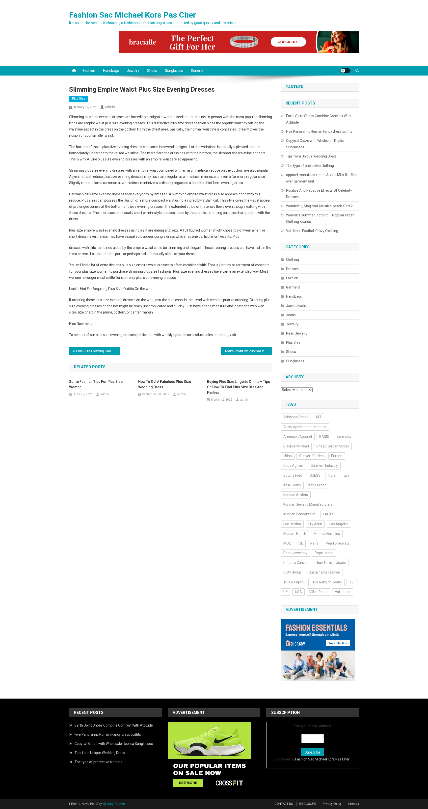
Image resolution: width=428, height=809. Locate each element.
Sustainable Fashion (324, 572)
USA (298, 592)
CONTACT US (284, 804)
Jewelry (133, 71)
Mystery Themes (114, 804)
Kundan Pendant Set (299, 514)
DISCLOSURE (308, 804)
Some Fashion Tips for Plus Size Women (96, 384)
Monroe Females (327, 534)
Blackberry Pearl (296, 446)
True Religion (293, 582)
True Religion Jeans (326, 582)
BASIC (324, 437)
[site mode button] (345, 70)
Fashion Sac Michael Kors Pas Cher (132, 15)
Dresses (292, 269)
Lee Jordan (292, 524)
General (197, 71)
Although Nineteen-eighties (304, 427)
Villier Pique (318, 592)
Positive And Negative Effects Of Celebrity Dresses (319, 193)
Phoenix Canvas (295, 563)
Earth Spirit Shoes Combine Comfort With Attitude (318, 119)
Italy (346, 475)
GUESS (315, 475)
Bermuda (344, 437)
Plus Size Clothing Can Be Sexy (98, 351)
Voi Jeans (342, 592)
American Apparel (297, 437)
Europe (336, 456)
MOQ (287, 543)
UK (285, 592)
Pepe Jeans (324, 553)
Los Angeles (338, 524)
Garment (293, 287)
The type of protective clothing (310, 166)
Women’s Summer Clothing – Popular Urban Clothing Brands (320, 218)
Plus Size (78, 98)
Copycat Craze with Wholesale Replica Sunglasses (316, 144)
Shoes (152, 71)
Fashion (89, 71)
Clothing (292, 259)
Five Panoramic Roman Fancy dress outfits (319, 131)
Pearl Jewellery (295, 553)
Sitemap (353, 804)
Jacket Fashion (298, 306)
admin (110, 107)
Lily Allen (315, 524)
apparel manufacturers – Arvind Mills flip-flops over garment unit (322, 178)
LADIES (328, 514)
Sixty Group (292, 572)
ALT (318, 417)
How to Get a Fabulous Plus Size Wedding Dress (164, 384)
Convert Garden (311, 456)
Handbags (111, 71)
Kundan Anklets (295, 495)
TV (351, 582)
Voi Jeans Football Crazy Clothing (312, 231)
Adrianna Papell (295, 417)
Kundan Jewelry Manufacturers (308, 504)
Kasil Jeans (292, 485)
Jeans (291, 315)
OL (301, 543)
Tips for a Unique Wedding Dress (311, 156)
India (331, 475)
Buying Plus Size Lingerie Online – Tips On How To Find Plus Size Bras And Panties (238, 387)
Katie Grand (317, 485)
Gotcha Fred (292, 475)
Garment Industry (324, 466)
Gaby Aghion (293, 466)
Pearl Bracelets (337, 543)
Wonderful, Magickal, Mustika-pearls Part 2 (319, 206)
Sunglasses (174, 71)
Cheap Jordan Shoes (332, 446)
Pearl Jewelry (296, 333)
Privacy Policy (332, 804)
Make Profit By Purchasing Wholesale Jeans (248, 351)
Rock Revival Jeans (331, 563)
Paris (314, 543)
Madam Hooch (294, 534)
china (287, 456)
